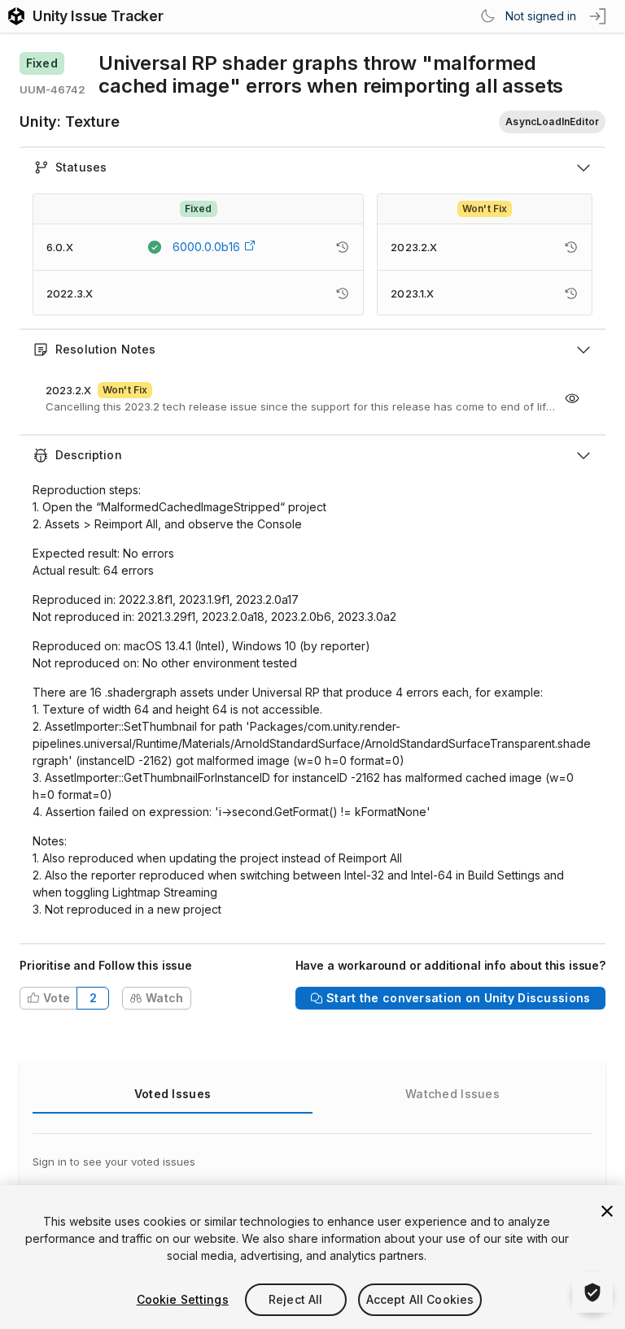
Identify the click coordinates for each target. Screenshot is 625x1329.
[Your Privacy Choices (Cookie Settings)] (592, 1292)
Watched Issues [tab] (452, 1094)
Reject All (295, 1299)
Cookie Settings (183, 1299)
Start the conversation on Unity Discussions (458, 998)
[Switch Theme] (487, 16)
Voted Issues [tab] (172, 1094)
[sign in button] (599, 16)
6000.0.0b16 (206, 247)
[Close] (607, 1211)
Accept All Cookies (420, 1299)
